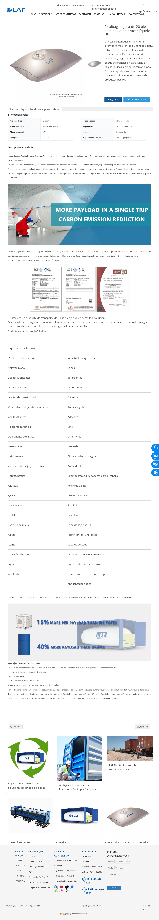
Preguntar (113, 99)
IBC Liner (85, 861)
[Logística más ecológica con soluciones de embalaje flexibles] (29, 758)
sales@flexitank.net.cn (104, 8)
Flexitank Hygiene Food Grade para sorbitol (34, 109)
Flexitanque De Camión (38, 882)
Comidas (61, 842)
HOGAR (19, 860)
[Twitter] (67, 891)
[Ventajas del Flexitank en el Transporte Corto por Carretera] (79, 758)
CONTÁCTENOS (22, 881)
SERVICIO (19, 870)
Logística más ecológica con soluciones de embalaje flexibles (27, 785)
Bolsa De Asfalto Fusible (92, 872)
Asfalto (32, 872)
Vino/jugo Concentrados (38, 866)
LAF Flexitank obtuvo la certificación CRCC (122, 767)
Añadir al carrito (138, 99)
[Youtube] (61, 887)
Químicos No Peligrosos (65, 870)
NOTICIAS (20, 876)
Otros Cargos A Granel (65, 876)
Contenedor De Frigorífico (39, 877)
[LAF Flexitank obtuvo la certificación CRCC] (130, 748)
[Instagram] (61, 891)
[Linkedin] (56, 887)
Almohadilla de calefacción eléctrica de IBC (99, 866)
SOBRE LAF (20, 865)
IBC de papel (87, 856)
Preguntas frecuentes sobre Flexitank (44, 887)
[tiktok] (67, 887)
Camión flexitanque (18, 842)
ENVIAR (114, 888)
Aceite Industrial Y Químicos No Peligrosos (128, 842)
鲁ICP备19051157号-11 (92, 906)
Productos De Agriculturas (66, 860)
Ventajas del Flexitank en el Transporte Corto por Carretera (77, 787)
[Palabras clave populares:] (144, 4)
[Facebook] (72, 887)
